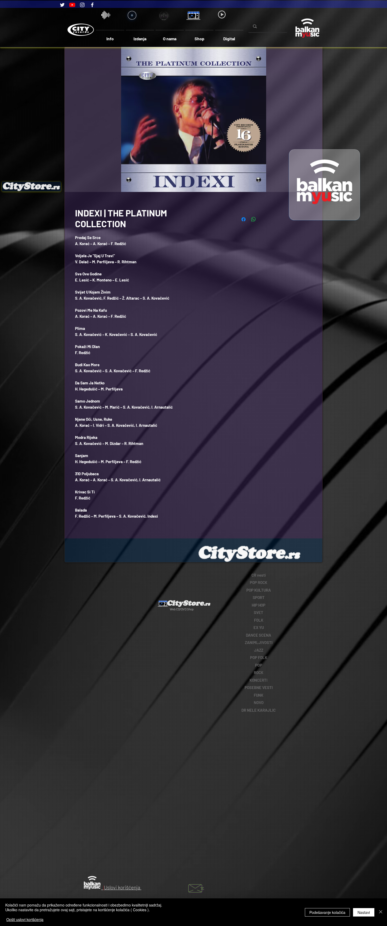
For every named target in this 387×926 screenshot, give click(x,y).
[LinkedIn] (112, 575)
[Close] (381, 912)
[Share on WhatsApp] (253, 219)
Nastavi (364, 912)
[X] (141, 575)
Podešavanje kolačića (327, 912)
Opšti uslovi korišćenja (24, 919)
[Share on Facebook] (243, 219)
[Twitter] (62, 5)
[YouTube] (72, 5)
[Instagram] (82, 5)
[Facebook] (92, 5)
